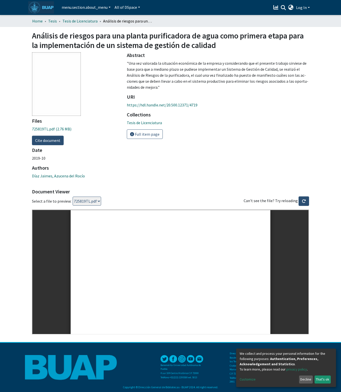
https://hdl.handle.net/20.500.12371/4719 (162, 104)
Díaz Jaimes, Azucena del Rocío (58, 175)
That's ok (322, 379)
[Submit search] (283, 7)
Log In (301, 7)
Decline (305, 379)
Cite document (47, 140)
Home (37, 20)
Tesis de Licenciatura (80, 20)
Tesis (52, 20)
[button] (291, 7)
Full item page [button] (147, 134)
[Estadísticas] (276, 7)
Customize (248, 379)
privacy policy (296, 369)
